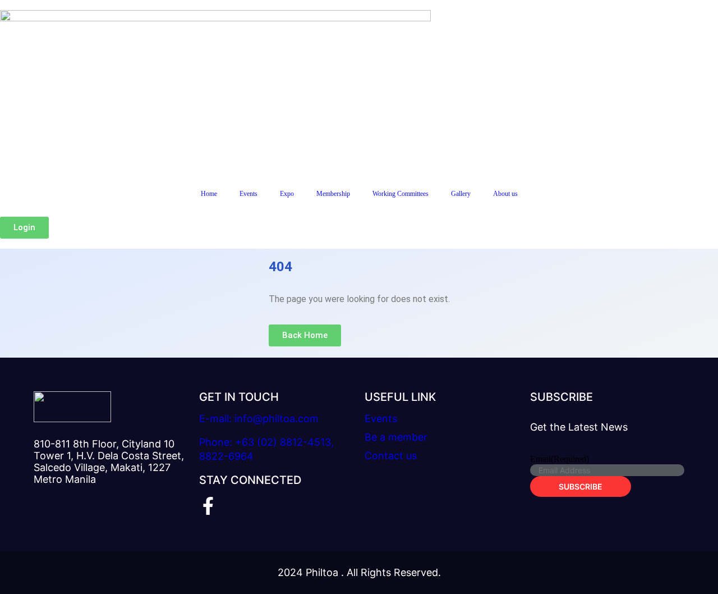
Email (559, 459)
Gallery (461, 194)
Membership (333, 194)
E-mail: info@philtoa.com (259, 418)
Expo (287, 194)
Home (209, 194)
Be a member (396, 437)
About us (505, 194)
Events (248, 194)
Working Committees (400, 194)
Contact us (391, 456)
